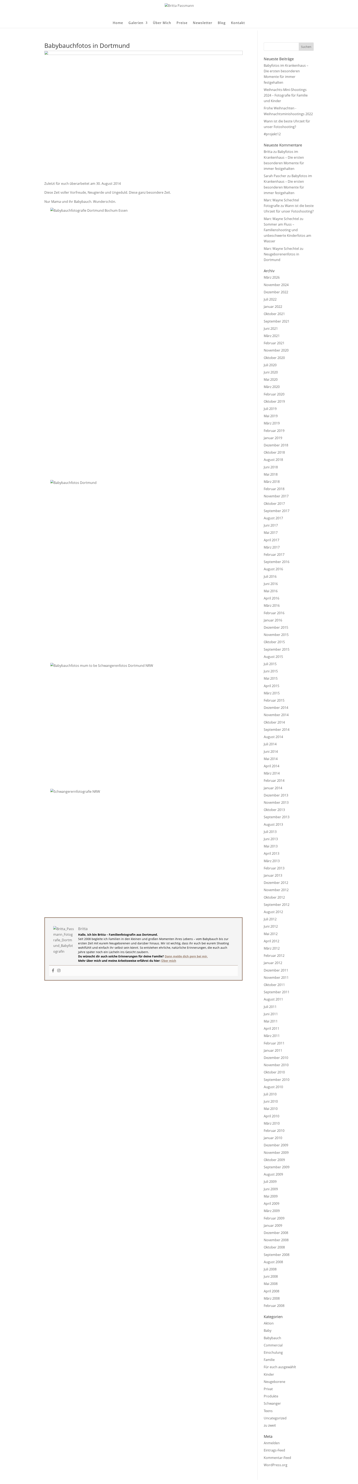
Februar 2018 (274, 489)
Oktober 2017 (274, 503)
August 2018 (273, 459)
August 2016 (273, 569)
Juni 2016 (271, 583)
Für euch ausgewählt (280, 1367)
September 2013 (276, 817)
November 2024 (276, 285)
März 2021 (272, 336)
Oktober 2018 (274, 452)
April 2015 (271, 686)
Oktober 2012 (274, 897)
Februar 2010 (274, 1130)
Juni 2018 (271, 467)
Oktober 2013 (274, 809)
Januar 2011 (273, 1050)
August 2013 (273, 824)
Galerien (135, 23)
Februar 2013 (274, 868)
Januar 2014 (273, 788)
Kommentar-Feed (277, 1457)
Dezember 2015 (276, 627)
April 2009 (271, 1203)
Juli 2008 (270, 1269)
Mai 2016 (271, 591)
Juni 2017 (271, 525)
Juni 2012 (271, 926)
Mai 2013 (271, 846)
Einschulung (273, 1352)
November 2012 (276, 890)
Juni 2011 (271, 1014)
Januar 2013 (273, 875)
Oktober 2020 (274, 357)
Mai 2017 (271, 532)
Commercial (273, 1345)
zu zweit (270, 1425)
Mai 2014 (271, 759)
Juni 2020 (271, 372)
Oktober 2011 (274, 984)
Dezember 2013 (276, 795)
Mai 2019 (271, 416)
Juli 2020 (270, 365)
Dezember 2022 (276, 292)
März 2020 (272, 386)
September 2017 (276, 511)
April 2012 (271, 941)
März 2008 (272, 1298)
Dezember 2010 (276, 1057)
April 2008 (271, 1291)
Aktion (269, 1323)
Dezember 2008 (276, 1232)
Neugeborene (274, 1381)
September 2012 (276, 904)
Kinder (269, 1374)
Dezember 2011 (276, 970)
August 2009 (273, 1174)
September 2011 (276, 992)
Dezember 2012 (276, 882)
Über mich (168, 961)
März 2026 (272, 277)
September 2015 (276, 649)
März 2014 (272, 773)
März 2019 (272, 423)
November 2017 (276, 496)
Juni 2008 (271, 1276)
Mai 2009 (271, 1196)
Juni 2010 (271, 1101)
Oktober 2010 (274, 1072)
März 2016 (272, 605)
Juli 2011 (270, 1006)
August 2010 (273, 1087)
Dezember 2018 (276, 445)
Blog (222, 23)
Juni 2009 (271, 1189)
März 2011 (272, 1035)
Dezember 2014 (276, 707)
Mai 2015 (271, 678)
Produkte (271, 1396)
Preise (182, 23)
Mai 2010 (271, 1108)
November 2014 (276, 715)
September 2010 (276, 1079)
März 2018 (272, 481)
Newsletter (202, 23)
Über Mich (162, 23)
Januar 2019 (273, 438)
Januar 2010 (273, 1138)
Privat (268, 1389)
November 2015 (276, 634)
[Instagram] (59, 971)
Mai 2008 (271, 1283)
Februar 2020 (274, 394)
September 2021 (276, 321)
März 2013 (272, 861)
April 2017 (271, 540)
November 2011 (276, 977)
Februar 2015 (274, 700)
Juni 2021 (271, 328)
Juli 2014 (270, 744)
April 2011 (271, 1028)
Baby (267, 1330)
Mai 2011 (271, 1021)
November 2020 (276, 350)
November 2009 (276, 1152)
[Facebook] (53, 971)
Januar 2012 (273, 963)
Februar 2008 (274, 1305)
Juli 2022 (270, 299)
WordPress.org (275, 1465)
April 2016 (271, 598)
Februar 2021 (274, 343)
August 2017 (273, 518)
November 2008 (276, 1240)
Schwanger (272, 1403)
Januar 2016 (273, 620)
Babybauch (272, 1338)
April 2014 (271, 766)
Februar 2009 (274, 1218)
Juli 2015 (270, 664)
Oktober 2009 (274, 1160)
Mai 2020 (271, 379)
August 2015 (273, 656)
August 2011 (273, 999)
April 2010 (271, 1116)
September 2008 (276, 1254)
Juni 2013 (271, 839)
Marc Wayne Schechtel (281, 218)
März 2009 (272, 1210)
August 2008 (273, 1262)
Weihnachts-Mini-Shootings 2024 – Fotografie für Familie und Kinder (286, 95)
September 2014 (276, 729)
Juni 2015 (271, 671)
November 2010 (276, 1065)
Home (118, 23)
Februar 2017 (274, 554)
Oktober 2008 (274, 1247)
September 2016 (276, 562)
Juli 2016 (270, 576)
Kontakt (238, 23)
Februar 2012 (274, 955)
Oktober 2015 (274, 642)
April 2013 (271, 853)
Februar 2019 (274, 430)
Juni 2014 (271, 751)
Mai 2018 (271, 474)
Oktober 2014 (274, 722)
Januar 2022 (273, 306)
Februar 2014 (274, 780)
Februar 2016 (274, 613)
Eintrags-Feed (274, 1450)
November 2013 (276, 802)
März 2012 (272, 948)
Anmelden (272, 1443)
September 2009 (276, 1167)
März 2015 (272, 693)
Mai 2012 (271, 934)
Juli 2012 (270, 919)
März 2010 (272, 1123)
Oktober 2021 (274, 314)
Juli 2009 (270, 1181)
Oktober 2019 (274, 401)
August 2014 (273, 737)
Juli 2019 (270, 408)
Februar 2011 (274, 1043)
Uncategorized (275, 1418)
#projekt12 (272, 134)
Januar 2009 (273, 1225)
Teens (268, 1411)
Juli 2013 (270, 831)
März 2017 (272, 547)
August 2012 (273, 912)
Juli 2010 (270, 1094)
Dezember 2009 (276, 1145)
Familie (269, 1359)
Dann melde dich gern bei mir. (186, 956)
